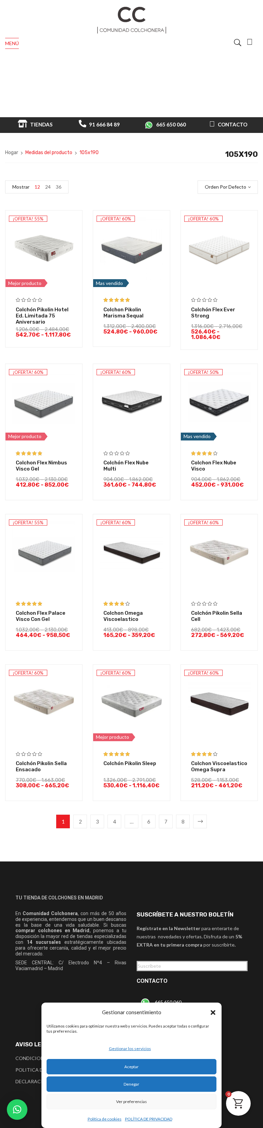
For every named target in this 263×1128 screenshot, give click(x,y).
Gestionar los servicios (130, 1048)
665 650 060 (171, 124)
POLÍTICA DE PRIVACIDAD (148, 1119)
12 (37, 187)
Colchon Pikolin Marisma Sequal (123, 313)
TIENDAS (40, 124)
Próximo (200, 821)
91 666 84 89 (104, 124)
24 (48, 187)
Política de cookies (105, 1119)
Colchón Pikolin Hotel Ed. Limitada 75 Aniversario (42, 316)
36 (58, 187)
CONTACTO (232, 124)
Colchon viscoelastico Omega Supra (219, 766)
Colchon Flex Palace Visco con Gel (40, 616)
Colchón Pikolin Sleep (129, 763)
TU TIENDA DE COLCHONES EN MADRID (59, 897)
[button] (213, 1012)
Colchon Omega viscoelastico (123, 616)
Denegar (131, 1084)
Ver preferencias (131, 1101)
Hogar (11, 152)
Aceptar (131, 1066)
